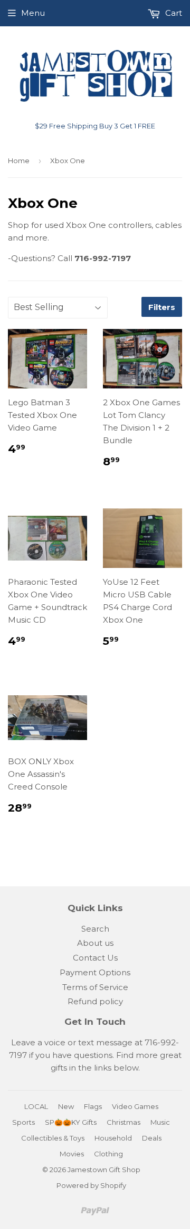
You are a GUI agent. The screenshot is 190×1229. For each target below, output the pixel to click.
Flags (93, 1106)
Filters (161, 307)
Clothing (108, 1154)
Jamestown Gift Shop (104, 1169)
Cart (172, 13)
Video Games (135, 1106)
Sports (23, 1122)
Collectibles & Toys (52, 1138)
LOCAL (36, 1106)
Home (19, 160)
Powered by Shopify (91, 1185)
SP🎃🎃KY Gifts (71, 1122)
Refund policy (95, 1001)
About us (95, 943)
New (66, 1106)
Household (113, 1138)
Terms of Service (95, 987)
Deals (152, 1138)
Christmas (123, 1122)
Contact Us (95, 958)
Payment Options (95, 972)
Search (95, 929)
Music (160, 1122)
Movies (72, 1154)
